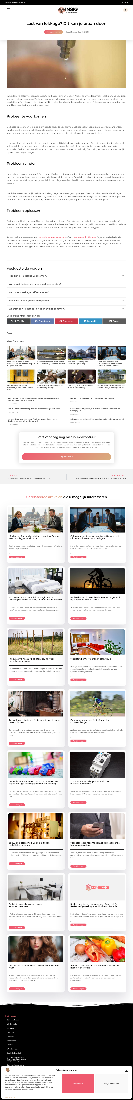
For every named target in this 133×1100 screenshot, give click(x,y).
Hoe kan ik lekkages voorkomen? (66, 276)
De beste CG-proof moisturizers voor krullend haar (34, 966)
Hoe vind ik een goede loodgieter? (66, 300)
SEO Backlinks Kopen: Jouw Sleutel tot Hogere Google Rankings (16, 1059)
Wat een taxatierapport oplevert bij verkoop (78, 363)
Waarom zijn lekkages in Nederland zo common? (66, 308)
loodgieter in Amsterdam (52, 237)
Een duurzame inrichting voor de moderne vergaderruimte (34, 409)
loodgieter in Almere (85, 237)
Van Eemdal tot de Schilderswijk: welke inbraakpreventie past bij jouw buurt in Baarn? (33, 399)
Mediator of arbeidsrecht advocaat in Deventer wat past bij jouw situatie (21, 364)
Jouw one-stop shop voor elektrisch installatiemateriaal (90, 782)
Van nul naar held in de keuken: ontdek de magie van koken (94, 966)
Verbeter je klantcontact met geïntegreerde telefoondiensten (95, 844)
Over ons (10, 1032)
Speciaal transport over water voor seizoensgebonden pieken (51, 363)
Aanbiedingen (53, 32)
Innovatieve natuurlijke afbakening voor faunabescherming (31, 660)
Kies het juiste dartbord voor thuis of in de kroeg (80, 386)
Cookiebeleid (10, 1097)
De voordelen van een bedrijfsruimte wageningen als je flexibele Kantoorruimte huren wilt (33, 420)
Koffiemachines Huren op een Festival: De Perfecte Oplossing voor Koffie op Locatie (94, 905)
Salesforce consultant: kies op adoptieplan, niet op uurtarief (97, 419)
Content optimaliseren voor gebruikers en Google (92, 398)
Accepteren (78, 1084)
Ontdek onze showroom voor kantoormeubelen (25, 905)
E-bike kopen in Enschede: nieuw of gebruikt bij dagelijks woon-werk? (95, 598)
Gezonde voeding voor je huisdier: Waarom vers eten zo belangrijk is (95, 410)
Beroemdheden (13, 1020)
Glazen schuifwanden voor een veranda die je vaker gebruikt (111, 386)
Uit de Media (12, 1024)
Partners (10, 1028)
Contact (10, 1045)
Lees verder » (13, 404)
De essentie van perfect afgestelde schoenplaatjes (89, 721)
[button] (126, 1070)
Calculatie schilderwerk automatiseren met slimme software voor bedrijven (110, 364)
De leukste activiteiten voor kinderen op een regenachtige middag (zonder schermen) (34, 782)
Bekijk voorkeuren (111, 1084)
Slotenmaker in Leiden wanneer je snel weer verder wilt (20, 387)
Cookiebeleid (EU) (14, 1053)
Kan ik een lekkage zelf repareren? (66, 292)
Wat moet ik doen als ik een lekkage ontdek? (66, 284)
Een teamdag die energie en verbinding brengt (50, 386)
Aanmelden (11, 1041)
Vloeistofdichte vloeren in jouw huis (90, 659)
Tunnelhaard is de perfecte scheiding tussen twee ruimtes (34, 721)
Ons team (11, 1036)
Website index (12, 1049)
